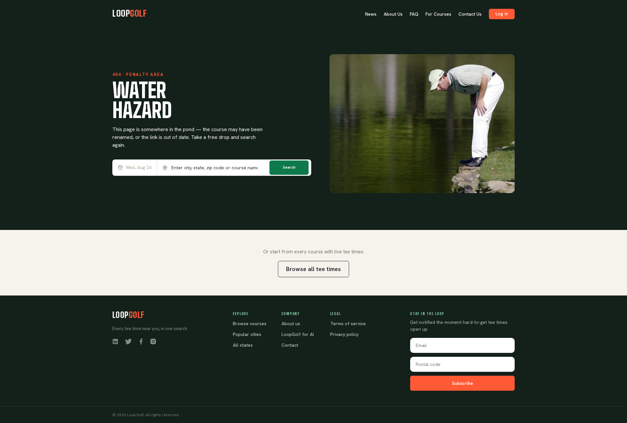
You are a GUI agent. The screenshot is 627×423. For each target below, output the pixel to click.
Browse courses (249, 323)
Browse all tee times (313, 269)
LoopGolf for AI (297, 334)
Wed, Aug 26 (139, 167)
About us (290, 323)
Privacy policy (344, 334)
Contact (289, 345)
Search (289, 167)
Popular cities (247, 334)
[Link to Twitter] (128, 341)
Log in (501, 14)
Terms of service (348, 323)
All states (243, 345)
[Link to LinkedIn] (115, 341)
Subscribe (462, 383)
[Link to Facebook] (141, 341)
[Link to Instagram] (153, 341)
